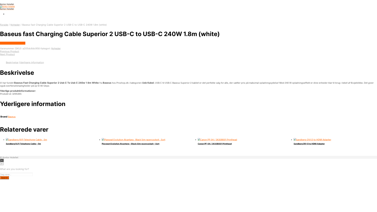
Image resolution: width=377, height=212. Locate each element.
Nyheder (15, 24)
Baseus (12, 116)
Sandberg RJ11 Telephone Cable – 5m (23, 144)
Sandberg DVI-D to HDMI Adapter (309, 144)
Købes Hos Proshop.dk (12, 43)
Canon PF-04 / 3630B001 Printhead (215, 144)
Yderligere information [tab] (31, 62)
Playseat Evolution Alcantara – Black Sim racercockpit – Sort (130, 144)
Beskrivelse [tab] (12, 62)
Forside (4, 24)
